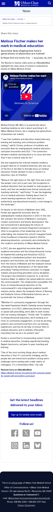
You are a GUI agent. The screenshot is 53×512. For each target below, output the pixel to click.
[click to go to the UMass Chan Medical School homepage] (26, 3)
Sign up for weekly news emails (26, 414)
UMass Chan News (8, 19)
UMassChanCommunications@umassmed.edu (29, 498)
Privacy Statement (26, 505)
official (14, 482)
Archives (20, 19)
